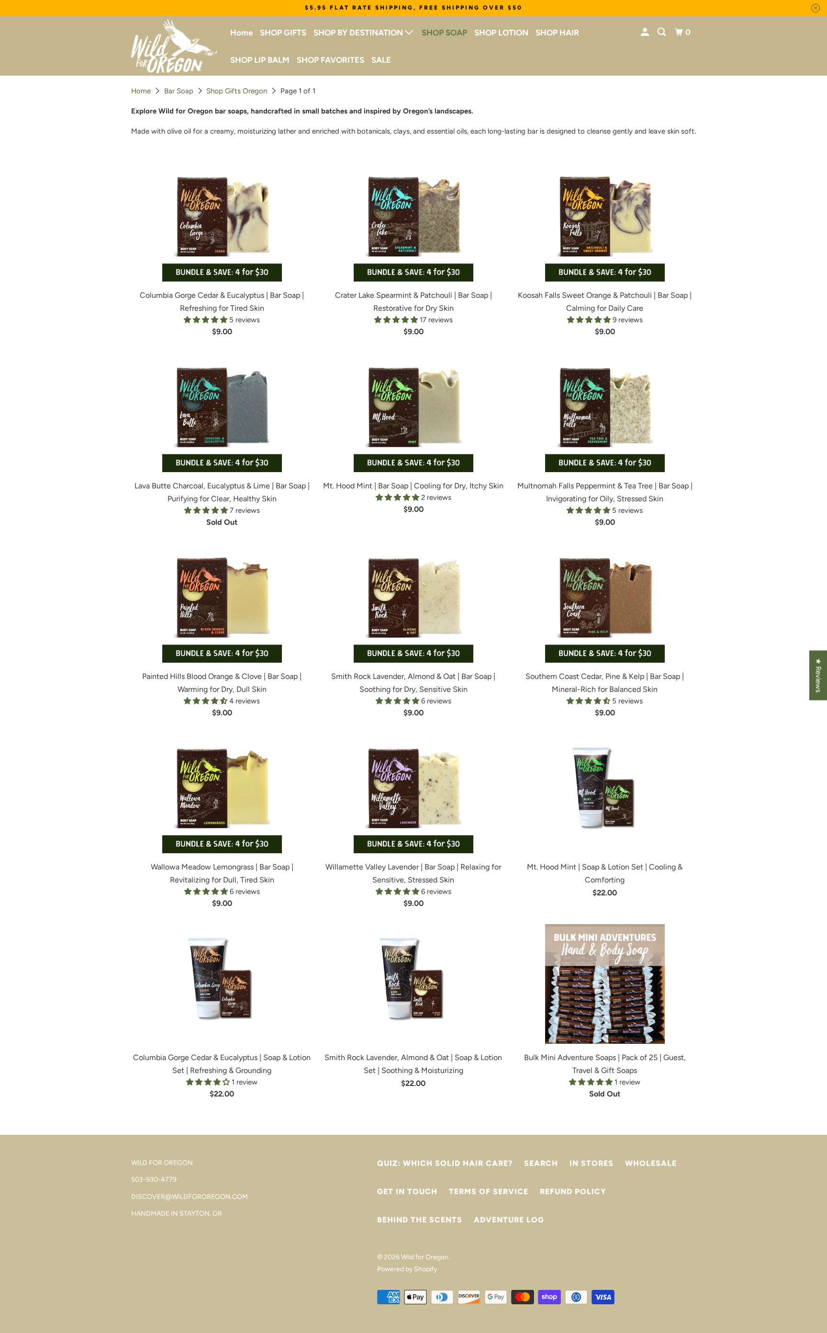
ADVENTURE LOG (509, 1219)
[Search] (662, 32)
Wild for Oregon (424, 1257)
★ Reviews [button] (818, 675)
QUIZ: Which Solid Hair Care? (445, 1163)
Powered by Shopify (407, 1269)
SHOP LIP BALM (260, 60)
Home (241, 32)
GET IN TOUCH (407, 1191)
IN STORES (592, 1163)
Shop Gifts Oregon (236, 91)
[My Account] (645, 32)
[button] (206, 320)
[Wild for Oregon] (174, 46)
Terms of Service (488, 1191)
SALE (381, 60)
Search (541, 1163)
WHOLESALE (651, 1163)
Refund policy (573, 1191)
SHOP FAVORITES (330, 60)
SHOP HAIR (557, 32)
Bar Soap (178, 91)
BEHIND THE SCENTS (419, 1219)
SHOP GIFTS (283, 32)
